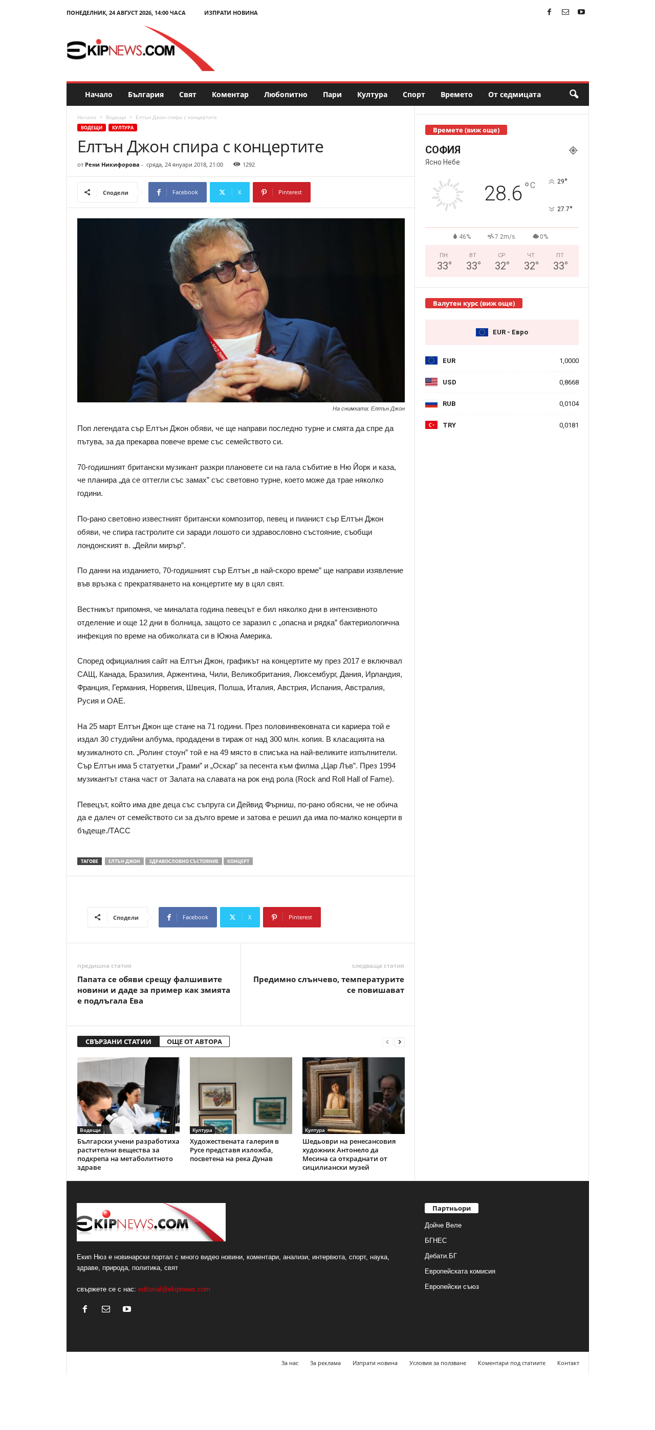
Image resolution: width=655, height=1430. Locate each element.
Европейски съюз (452, 1286)
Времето (457, 94)
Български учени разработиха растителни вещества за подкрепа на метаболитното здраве (128, 1154)
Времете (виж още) (466, 129)
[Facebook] (549, 12)
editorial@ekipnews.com (174, 1289)
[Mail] (565, 12)
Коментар (230, 94)
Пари (332, 94)
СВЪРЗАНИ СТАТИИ (118, 1041)
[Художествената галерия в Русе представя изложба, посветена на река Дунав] (241, 1095)
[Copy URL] (345, 192)
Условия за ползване (437, 1363)
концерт (238, 861)
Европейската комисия (460, 1271)
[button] (573, 94)
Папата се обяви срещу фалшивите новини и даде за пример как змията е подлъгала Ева (153, 990)
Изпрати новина (231, 12)
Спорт (414, 94)
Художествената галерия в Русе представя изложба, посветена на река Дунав (234, 1150)
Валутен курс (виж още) (474, 303)
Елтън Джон (124, 861)
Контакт (568, 1363)
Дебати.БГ (441, 1256)
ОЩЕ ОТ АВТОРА (194, 1041)
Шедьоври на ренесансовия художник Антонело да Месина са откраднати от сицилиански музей (349, 1154)
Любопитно (286, 94)
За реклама (325, 1363)
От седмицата (514, 94)
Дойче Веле (443, 1225)
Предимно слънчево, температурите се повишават (328, 984)
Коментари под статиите (511, 1363)
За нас (289, 1363)
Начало (99, 94)
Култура (372, 94)
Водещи (116, 117)
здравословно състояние (184, 861)
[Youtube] (581, 12)
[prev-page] (387, 1041)
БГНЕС (436, 1240)
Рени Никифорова (112, 164)
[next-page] (400, 1041)
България (146, 94)
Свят (187, 94)
